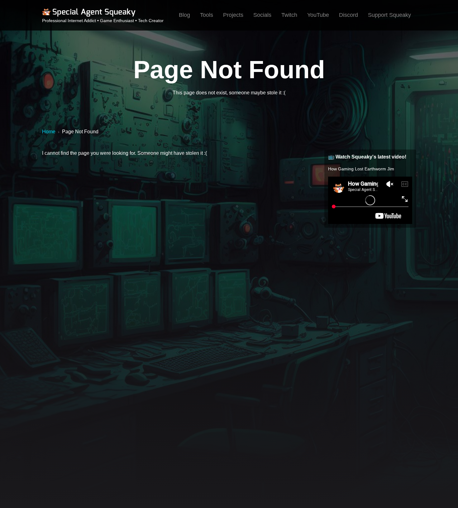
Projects (233, 15)
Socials (262, 15)
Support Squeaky (389, 15)
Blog (184, 15)
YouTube (318, 15)
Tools (206, 15)
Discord (348, 15)
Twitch (289, 15)
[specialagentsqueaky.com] (89, 15)
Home (48, 131)
